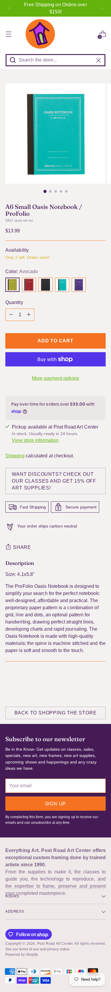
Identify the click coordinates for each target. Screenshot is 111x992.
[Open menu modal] (8, 34)
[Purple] (79, 285)
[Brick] (29, 285)
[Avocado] (12, 285)
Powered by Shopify (21, 954)
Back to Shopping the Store (56, 712)
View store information (35, 440)
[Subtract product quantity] (11, 315)
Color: (21, 271)
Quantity (14, 302)
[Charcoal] (45, 285)
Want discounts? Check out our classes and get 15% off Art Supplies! (54, 481)
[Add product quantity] (28, 315)
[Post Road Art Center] (55, 34)
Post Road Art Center (55, 943)
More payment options (55, 378)
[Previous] (8, 8)
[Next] (102, 8)
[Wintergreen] (62, 285)
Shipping (15, 455)
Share (22, 547)
